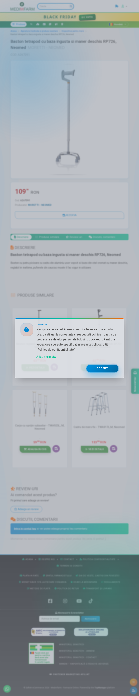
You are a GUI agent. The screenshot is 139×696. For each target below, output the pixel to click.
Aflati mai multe (46, 356)
